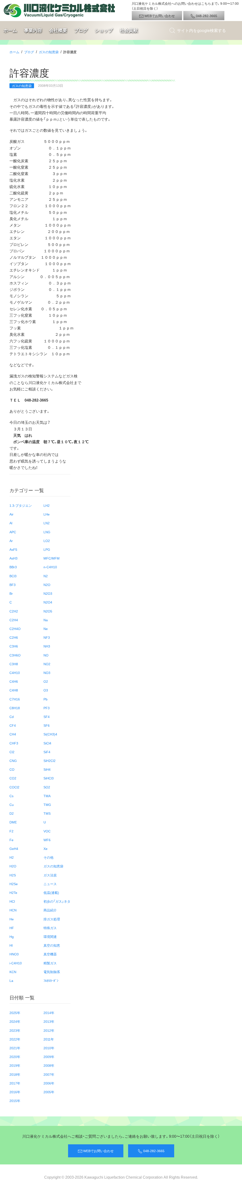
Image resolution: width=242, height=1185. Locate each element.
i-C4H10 (15, 963)
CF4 (12, 725)
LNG (46, 531)
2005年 (48, 1091)
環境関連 (50, 936)
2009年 (48, 1056)
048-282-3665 (206, 15)
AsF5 (13, 549)
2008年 (48, 1065)
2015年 (14, 1100)
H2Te (13, 892)
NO (45, 655)
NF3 (46, 637)
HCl (12, 901)
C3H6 (13, 646)
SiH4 (47, 769)
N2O (46, 584)
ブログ (81, 30)
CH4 (12, 734)
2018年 (14, 1074)
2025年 (14, 1012)
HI (11, 945)
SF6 (46, 725)
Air (11, 514)
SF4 (46, 716)
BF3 (12, 584)
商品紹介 (50, 910)
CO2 (12, 778)
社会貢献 (129, 30)
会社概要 (58, 30)
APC (12, 531)
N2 (45, 575)
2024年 (14, 1021)
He (11, 919)
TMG (47, 804)
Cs (11, 795)
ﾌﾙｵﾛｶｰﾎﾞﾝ (50, 980)
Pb (45, 699)
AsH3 (13, 558)
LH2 (46, 505)
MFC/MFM (51, 558)
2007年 (48, 1074)
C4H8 (13, 690)
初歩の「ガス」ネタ (56, 901)
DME (13, 822)
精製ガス (50, 963)
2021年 (14, 1047)
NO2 (46, 663)
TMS (47, 813)
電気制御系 (51, 971)
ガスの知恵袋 (49, 51)
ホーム (10, 30)
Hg (11, 936)
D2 (11, 813)
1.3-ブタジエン (20, 505)
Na (45, 619)
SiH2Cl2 (49, 760)
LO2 (46, 540)
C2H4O (15, 628)
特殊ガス (50, 927)
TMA (47, 795)
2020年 (14, 1056)
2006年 (48, 1083)
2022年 (14, 1039)
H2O (12, 866)
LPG (46, 549)
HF (11, 927)
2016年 (14, 1091)
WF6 (47, 839)
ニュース (50, 883)
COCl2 (14, 787)
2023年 (14, 1030)
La (11, 980)
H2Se (13, 883)
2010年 (48, 1047)
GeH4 (13, 848)
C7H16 (14, 699)
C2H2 (13, 611)
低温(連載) (51, 892)
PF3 (46, 707)
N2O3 (47, 593)
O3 (45, 690)
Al (10, 522)
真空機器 (50, 954)
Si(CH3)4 (50, 734)
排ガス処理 (51, 919)
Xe (45, 848)
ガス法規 (50, 875)
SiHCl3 (48, 778)
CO (11, 769)
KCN (12, 971)
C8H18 (14, 707)
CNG (13, 760)
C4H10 (14, 672)
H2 (11, 857)
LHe (46, 514)
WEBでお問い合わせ (159, 15)
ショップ (104, 30)
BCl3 (13, 575)
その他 (48, 857)
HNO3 (14, 954)
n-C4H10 (50, 566)
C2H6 (13, 637)
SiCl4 (47, 743)
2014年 (48, 1012)
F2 (11, 831)
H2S (12, 875)
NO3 (46, 672)
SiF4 (46, 751)
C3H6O (15, 655)
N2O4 (47, 602)
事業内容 (33, 30)
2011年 (48, 1039)
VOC (47, 831)
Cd (11, 716)
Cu (11, 804)
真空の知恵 (51, 945)
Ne (45, 628)
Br (11, 593)
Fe (11, 839)
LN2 (46, 522)
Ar (11, 540)
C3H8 (13, 663)
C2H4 (13, 619)
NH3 (46, 646)
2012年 (48, 1030)
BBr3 (13, 566)
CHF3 (13, 743)
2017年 (14, 1083)
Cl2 (11, 751)
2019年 (14, 1065)
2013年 (48, 1021)
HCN (13, 910)
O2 (45, 681)
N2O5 (47, 611)
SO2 (46, 787)
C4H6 (13, 681)
